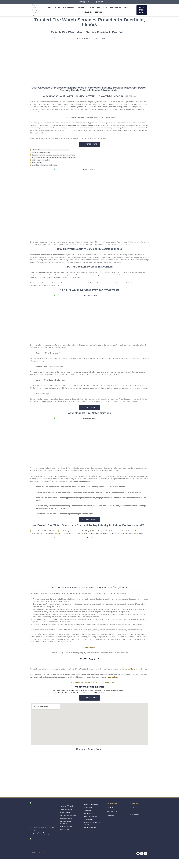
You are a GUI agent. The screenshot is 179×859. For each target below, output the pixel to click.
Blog (92, 8)
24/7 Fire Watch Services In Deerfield (89, 266)
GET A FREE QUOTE (142, 10)
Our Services (68, 8)
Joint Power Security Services (46, 853)
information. (113, 677)
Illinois (55, 692)
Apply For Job (115, 8)
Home (49, 8)
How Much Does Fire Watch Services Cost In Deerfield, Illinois (89, 587)
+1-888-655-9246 (83, 2)
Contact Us (102, 8)
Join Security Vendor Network (89, 12)
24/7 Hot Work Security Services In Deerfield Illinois (89, 248)
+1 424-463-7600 (97, 2)
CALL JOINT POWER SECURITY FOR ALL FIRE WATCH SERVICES (89, 682)
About (57, 8)
